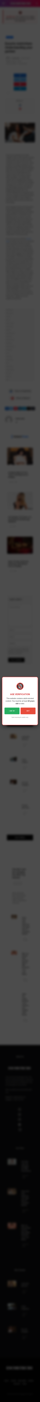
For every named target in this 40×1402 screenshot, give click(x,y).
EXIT (28, 711)
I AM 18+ (12, 711)
